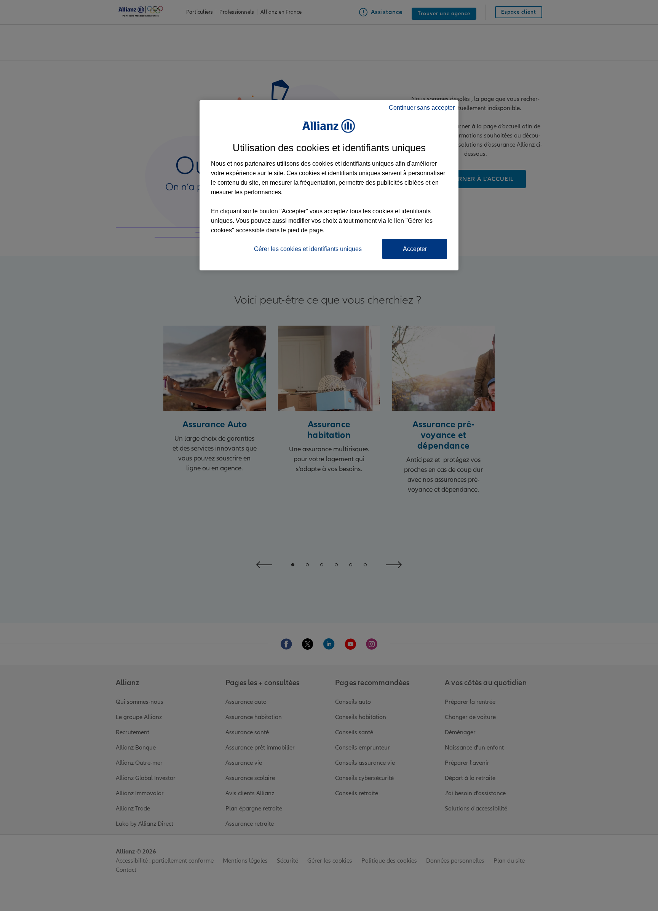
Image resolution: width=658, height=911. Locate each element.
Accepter (415, 249)
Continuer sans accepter (422, 107)
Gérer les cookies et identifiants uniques (308, 249)
